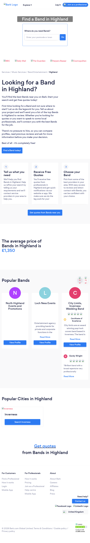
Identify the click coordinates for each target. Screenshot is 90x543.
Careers (53, 482)
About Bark (55, 478)
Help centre (30, 490)
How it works (8, 482)
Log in (58, 4)
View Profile (15, 342)
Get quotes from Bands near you (45, 212)
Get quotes (45, 446)
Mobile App (7, 490)
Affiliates (54, 486)
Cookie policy (60, 528)
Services (6, 72)
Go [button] (62, 37)
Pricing (28, 482)
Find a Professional (10, 478)
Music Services (19, 72)
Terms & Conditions (43, 528)
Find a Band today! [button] (12, 150)
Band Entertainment (37, 72)
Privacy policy (8, 531)
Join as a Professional (34, 486)
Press (52, 493)
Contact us (80, 501)
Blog (52, 490)
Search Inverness (22, 422)
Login (4, 486)
